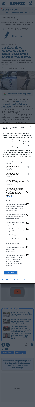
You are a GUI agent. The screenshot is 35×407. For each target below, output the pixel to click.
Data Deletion (6, 280)
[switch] (27, 167)
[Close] (31, 127)
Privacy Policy (28, 280)
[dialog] (17, 203)
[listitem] (17, 162)
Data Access (17, 280)
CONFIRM (11, 272)
